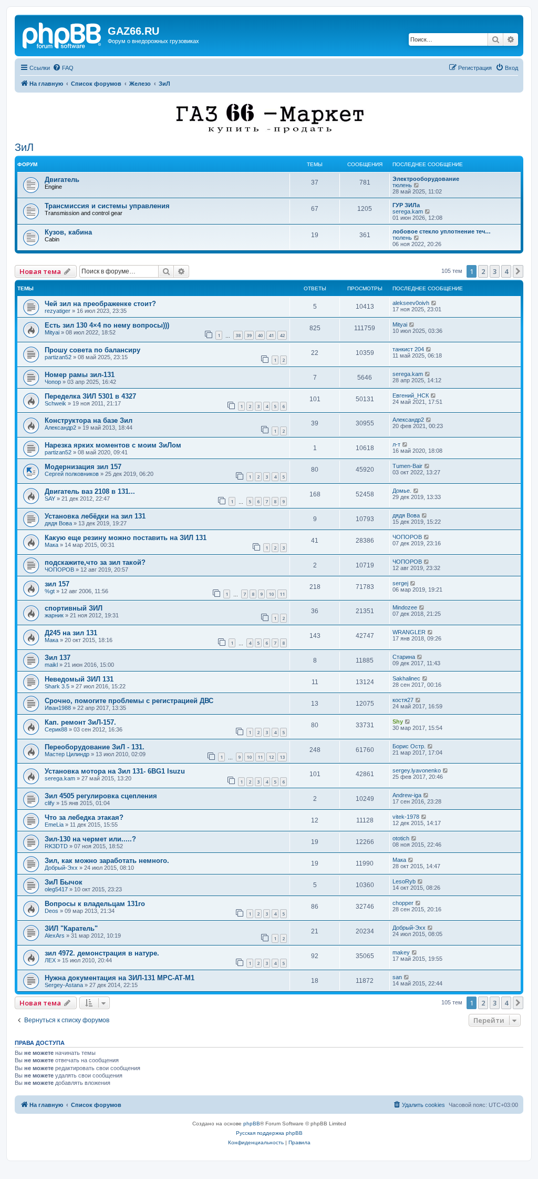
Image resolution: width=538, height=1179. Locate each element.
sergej (400, 583)
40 (260, 335)
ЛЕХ (50, 960)
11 (282, 594)
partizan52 (58, 357)
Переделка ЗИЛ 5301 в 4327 (90, 396)
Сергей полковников (72, 474)
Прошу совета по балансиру (92, 350)
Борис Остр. (409, 746)
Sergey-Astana (64, 985)
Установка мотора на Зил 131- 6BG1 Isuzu (115, 771)
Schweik (55, 403)
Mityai (52, 332)
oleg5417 (56, 889)
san (397, 977)
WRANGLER (409, 632)
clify (50, 803)
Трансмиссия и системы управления (107, 206)
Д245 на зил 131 (71, 633)
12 (271, 757)
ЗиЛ (24, 147)
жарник (54, 615)
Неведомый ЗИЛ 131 (79, 679)
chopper (402, 903)
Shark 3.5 (57, 686)
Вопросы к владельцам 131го (95, 904)
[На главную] (62, 34)
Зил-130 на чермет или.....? (90, 839)
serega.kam (407, 211)
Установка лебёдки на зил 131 (95, 516)
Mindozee (404, 607)
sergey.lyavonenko (416, 770)
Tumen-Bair (407, 466)
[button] (518, 271)
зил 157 (57, 584)
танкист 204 (408, 349)
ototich (400, 838)
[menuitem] (63, 68)
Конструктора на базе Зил (88, 420)
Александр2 (60, 427)
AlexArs (55, 935)
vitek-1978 (405, 817)
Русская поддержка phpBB (269, 1133)
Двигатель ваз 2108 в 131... (90, 491)
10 (271, 594)
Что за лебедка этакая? (84, 817)
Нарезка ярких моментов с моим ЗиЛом (113, 445)
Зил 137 (57, 658)
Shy (397, 721)
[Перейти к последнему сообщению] (434, 303)
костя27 (402, 700)
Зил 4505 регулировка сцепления (101, 796)
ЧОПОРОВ (407, 537)
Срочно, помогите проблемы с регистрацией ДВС (129, 701)
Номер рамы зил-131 (80, 375)
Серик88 (56, 729)
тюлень (402, 185)
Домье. (401, 490)
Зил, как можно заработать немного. (107, 861)
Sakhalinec (406, 678)
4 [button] (506, 271)
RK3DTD (56, 846)
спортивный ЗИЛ (73, 608)
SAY (50, 498)
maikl (51, 665)
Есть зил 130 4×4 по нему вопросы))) (107, 325)
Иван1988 (58, 708)
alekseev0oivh (410, 303)
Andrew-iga (406, 795)
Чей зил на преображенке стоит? (100, 304)
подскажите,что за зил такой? (95, 562)
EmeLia (54, 824)
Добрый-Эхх (61, 868)
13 (282, 757)
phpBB (251, 1123)
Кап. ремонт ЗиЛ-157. (80, 722)
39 (249, 335)
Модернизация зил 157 (83, 467)
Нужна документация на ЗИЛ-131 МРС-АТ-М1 (119, 978)
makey (401, 952)
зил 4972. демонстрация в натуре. (102, 953)
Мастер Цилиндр (67, 754)
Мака (51, 545)
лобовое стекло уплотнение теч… (441, 231)
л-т (396, 444)
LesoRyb (404, 881)
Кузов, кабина (68, 232)
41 (271, 335)
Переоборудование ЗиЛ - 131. (94, 747)
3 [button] (494, 271)
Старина (403, 657)
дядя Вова (58, 523)
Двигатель (62, 180)
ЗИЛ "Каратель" (71, 928)
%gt (50, 591)
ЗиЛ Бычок (63, 882)
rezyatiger (57, 311)
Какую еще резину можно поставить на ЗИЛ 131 (125, 538)
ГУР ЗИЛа (406, 205)
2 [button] (483, 271)
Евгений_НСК (410, 395)
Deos (51, 911)
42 (282, 335)
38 (238, 335)
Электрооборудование (425, 179)
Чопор (53, 382)
